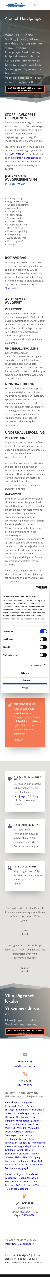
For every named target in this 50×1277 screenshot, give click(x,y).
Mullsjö (9, 1164)
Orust (8, 1131)
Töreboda (10, 1168)
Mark (39, 1124)
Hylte (33, 1117)
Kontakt (9, 1174)
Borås (21, 1106)
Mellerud (10, 1127)
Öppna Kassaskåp (28, 1177)
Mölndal (21, 1127)
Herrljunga (19, 796)
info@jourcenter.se (27, 157)
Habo (18, 1157)
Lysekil (30, 1124)
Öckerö (29, 1149)
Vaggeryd (23, 1168)
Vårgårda (30, 1146)
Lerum (8, 1124)
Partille (17, 1131)
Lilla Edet (19, 1124)
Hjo (25, 1157)
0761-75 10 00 (25, 1085)
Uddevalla (24, 1142)
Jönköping (34, 1157)
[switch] (43, 639)
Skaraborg (10, 1153)
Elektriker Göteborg (17, 1188)
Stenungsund (12, 1135)
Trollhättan (11, 1142)
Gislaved (23, 1153)
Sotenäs (27, 1131)
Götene (9, 1157)
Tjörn (31, 1138)
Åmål (20, 1149)
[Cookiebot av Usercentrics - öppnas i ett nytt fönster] (36, 587)
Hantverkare (23, 1181)
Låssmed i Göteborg (34, 1185)
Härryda (9, 1117)
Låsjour (20, 1174)
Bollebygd (10, 1106)
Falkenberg (22, 1109)
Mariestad (36, 1160)
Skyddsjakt (32, 1174)
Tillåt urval (25, 680)
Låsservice (10, 1177)
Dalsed (30, 1106)
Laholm (35, 1120)
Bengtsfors (28, 1102)
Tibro (26, 1164)
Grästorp (10, 1113)
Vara (9, 1146)
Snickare (9, 1181)
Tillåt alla (25, 673)
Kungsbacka (22, 1120)
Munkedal (33, 1127)
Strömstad (27, 1135)
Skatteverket (12, 288)
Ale (6, 1102)
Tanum (23, 1138)
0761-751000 (17, 154)
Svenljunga (11, 1138)
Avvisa (25, 688)
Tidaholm (36, 1164)
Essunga (9, 1109)
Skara (18, 1164)
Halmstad (35, 1113)
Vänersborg (38, 1142)
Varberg (18, 1146)
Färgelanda (36, 1109)
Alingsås (15, 1102)
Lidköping (23, 1160)
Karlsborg (10, 1160)
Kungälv (9, 1120)
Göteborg (22, 1113)
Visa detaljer (36, 665)
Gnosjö (34, 1153)
